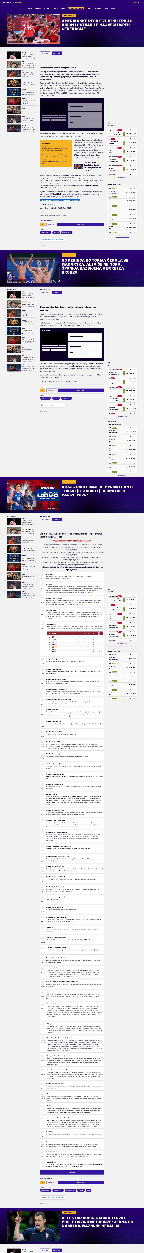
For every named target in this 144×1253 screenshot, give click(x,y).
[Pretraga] (129, 2)
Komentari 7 (45, 1250)
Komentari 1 (45, 53)
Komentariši (56, 53)
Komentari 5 (45, 519)
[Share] (42, 224)
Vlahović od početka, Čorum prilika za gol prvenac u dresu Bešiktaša (28, 120)
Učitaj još (72, 1172)
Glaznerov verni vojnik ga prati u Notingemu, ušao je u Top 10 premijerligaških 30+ (28, 102)
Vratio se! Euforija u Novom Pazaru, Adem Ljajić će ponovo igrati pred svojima (28, 65)
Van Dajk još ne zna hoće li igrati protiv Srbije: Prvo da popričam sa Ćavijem (28, 74)
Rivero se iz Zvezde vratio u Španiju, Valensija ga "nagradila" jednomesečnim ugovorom (28, 56)
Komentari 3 (45, 292)
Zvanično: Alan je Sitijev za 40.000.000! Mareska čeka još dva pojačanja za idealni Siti (28, 92)
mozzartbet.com (122, 177)
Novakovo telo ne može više (28, 111)
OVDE (53, 618)
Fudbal (24, 61)
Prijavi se (136, 2)
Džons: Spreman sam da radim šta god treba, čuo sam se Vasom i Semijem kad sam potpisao (28, 129)
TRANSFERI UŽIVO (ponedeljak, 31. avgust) (28, 83)
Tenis (23, 108)
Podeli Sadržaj (68, 15)
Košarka (24, 52)
